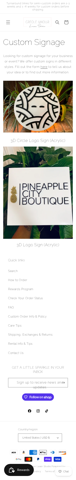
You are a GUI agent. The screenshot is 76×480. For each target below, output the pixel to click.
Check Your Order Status (25, 298)
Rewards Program (20, 289)
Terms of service (54, 471)
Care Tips (14, 325)
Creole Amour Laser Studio (35, 466)
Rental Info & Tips (20, 343)
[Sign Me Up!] (63, 382)
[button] (8, 22)
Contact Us (16, 353)
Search (13, 271)
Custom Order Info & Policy (27, 316)
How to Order (17, 280)
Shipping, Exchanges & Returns (30, 334)
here (44, 67)
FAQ (11, 307)
